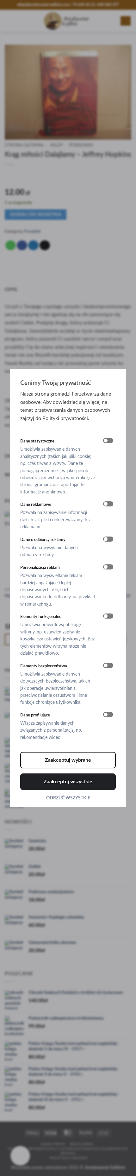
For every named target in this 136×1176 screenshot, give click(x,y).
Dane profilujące (35, 715)
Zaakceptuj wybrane (68, 760)
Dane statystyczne (37, 441)
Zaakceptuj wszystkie (68, 781)
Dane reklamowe (35, 504)
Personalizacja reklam (40, 567)
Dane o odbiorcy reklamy (42, 540)
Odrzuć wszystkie (68, 798)
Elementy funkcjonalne (40, 617)
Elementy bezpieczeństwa (43, 666)
